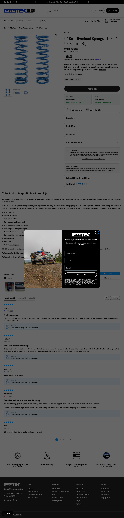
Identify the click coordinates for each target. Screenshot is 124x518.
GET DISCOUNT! (81, 274)
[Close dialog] (97, 232)
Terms (81, 284)
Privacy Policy (76, 284)
